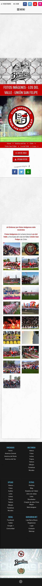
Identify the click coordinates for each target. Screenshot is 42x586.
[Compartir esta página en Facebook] (14, 171)
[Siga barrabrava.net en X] (30, 3)
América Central (10, 453)
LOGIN (17, 4)
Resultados (31, 499)
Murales (31, 470)
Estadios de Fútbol (31, 491)
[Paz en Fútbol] (21, 554)
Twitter (10, 523)
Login (31, 526)
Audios (10, 491)
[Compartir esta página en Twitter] (21, 171)
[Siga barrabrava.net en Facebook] (25, 3)
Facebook (10, 520)
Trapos (31, 459)
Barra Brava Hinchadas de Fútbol (21, 71)
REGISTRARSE (7, 4)
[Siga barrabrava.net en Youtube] (35, 3)
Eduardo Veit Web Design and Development (21, 581)
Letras (31, 456)
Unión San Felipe (11, 146)
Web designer (31, 507)
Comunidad (10, 528)
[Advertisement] (21, 36)
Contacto (32, 528)
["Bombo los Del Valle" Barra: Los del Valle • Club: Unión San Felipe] (30, 248)
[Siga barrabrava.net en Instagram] (40, 3)
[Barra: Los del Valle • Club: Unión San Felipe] (11, 248)
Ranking (31, 485)
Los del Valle (24, 146)
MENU (22, 9)
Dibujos (31, 464)
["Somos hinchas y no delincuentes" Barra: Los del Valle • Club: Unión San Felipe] (30, 308)
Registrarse (32, 523)
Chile (31, 143)
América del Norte (10, 456)
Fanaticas (31, 467)
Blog (31, 488)
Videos (31, 450)
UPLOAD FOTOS (22, 159)
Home (9, 143)
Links (10, 494)
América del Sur (20, 143)
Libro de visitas (31, 494)
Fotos (31, 453)
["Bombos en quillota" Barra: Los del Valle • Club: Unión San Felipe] (11, 337)
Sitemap (31, 531)
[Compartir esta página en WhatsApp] (28, 171)
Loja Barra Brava (31, 520)
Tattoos (31, 462)
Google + (10, 526)
